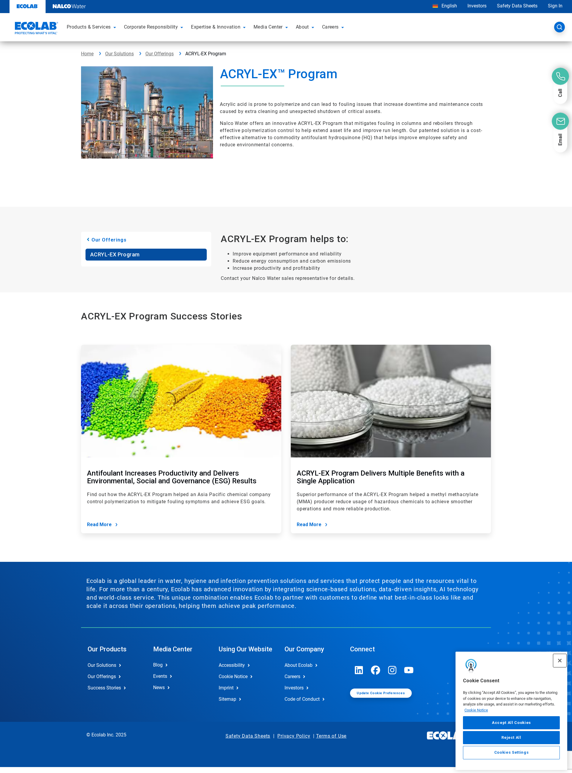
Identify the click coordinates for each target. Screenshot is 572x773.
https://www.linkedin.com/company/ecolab (359, 670)
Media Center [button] (268, 27)
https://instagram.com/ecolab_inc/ (392, 670)
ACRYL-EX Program (114, 254)
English (448, 6)
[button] (115, 27)
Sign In (555, 6)
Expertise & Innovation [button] (215, 27)
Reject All (511, 737)
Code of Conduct (302, 699)
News (159, 687)
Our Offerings (159, 54)
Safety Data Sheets (517, 6)
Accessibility (232, 665)
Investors (476, 6)
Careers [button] (330, 27)
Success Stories (104, 688)
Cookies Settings (511, 752)
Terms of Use (331, 736)
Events (160, 676)
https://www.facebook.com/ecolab (376, 670)
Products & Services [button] (89, 27)
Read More (99, 524)
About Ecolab (299, 665)
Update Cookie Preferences (381, 693)
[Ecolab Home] (36, 29)
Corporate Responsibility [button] (151, 27)
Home (87, 54)
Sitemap (227, 699)
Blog (158, 665)
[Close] (559, 660)
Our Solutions (119, 54)
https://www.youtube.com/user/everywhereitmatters (409, 670)
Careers (292, 676)
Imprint (226, 688)
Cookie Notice (476, 710)
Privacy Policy (293, 736)
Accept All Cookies (511, 722)
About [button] (302, 27)
